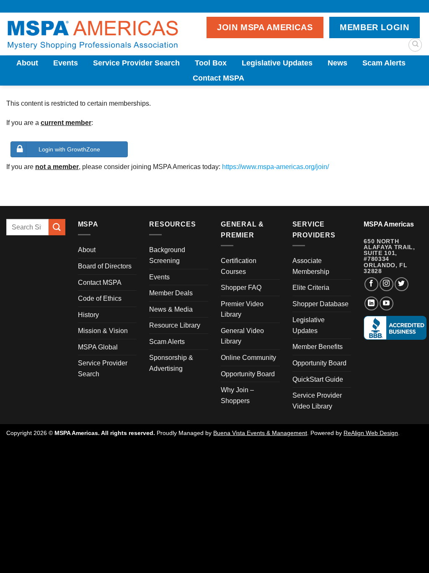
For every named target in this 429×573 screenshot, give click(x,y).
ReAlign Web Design (371, 433)
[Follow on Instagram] (386, 284)
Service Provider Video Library (317, 401)
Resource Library (174, 325)
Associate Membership (310, 266)
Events (65, 63)
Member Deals (171, 293)
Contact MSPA (218, 78)
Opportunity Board (248, 374)
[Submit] (57, 227)
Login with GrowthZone (69, 149)
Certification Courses (238, 266)
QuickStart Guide (317, 379)
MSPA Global (98, 347)
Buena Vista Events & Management (260, 433)
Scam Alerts (384, 63)
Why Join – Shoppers (237, 395)
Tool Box (211, 63)
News (337, 63)
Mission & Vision (103, 330)
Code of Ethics (99, 298)
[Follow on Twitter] (401, 284)
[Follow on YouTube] (386, 303)
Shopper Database (320, 303)
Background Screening (167, 255)
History (88, 314)
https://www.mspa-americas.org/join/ (275, 166)
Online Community (248, 357)
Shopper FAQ (241, 287)
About (27, 63)
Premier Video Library (242, 309)
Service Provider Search (136, 63)
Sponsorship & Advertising (171, 363)
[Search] (415, 45)
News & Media (171, 309)
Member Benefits (317, 346)
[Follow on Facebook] (371, 284)
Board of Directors (105, 266)
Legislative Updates (277, 63)
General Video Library (242, 336)
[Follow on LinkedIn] (371, 303)
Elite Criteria (310, 287)
